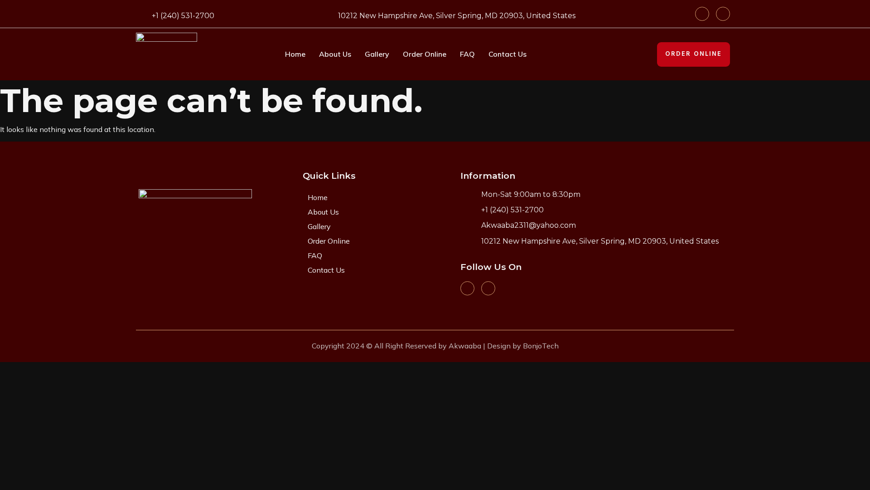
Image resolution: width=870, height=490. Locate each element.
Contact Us (507, 54)
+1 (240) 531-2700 (183, 15)
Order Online (424, 54)
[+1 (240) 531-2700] (141, 14)
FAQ (467, 54)
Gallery (377, 54)
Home (295, 54)
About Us (335, 54)
